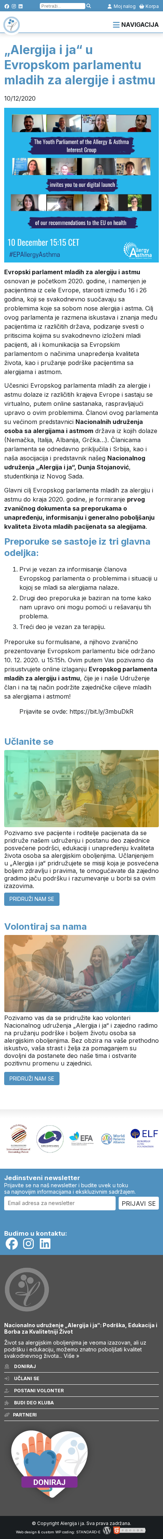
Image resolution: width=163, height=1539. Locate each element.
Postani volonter (38, 1390)
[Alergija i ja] (11, 29)
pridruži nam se (31, 899)
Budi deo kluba (33, 1402)
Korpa (151, 6)
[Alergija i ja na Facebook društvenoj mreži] (7, 6)
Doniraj (24, 1366)
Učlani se (26, 1378)
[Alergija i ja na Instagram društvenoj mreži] (14, 6)
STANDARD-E (88, 1532)
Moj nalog (124, 6)
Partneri (25, 1415)
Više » (71, 1356)
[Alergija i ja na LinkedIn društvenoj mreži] (21, 6)
